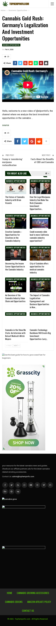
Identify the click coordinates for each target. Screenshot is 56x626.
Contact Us (28, 610)
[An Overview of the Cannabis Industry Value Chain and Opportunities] (15, 285)
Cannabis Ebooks (14, 602)
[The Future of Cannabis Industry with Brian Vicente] (15, 186)
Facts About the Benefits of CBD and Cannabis (42, 160)
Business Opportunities (11, 45)
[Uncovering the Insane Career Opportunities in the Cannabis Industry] (15, 253)
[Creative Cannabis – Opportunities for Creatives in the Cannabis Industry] (15, 221)
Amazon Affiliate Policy (39, 602)
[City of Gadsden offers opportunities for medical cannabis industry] (40, 253)
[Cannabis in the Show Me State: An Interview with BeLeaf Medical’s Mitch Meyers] (15, 319)
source (5, 125)
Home (9, 593)
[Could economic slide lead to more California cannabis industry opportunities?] (40, 221)
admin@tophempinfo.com (23, 476)
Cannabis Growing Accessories (33, 593)
